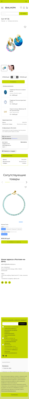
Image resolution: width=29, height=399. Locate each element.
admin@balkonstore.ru (8, 264)
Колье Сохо (4, 224)
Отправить (22, 323)
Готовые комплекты (13, 21)
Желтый (19, 229)
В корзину (13, 81)
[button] (2, 182)
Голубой (3, 229)
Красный (14, 229)
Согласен (14, 395)
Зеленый (9, 229)
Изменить (14, 138)
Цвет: (4, 226)
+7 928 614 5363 (6, 368)
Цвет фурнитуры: (9, 231)
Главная (3, 21)
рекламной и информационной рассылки (10, 341)
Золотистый (4, 234)
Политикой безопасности (8, 391)
